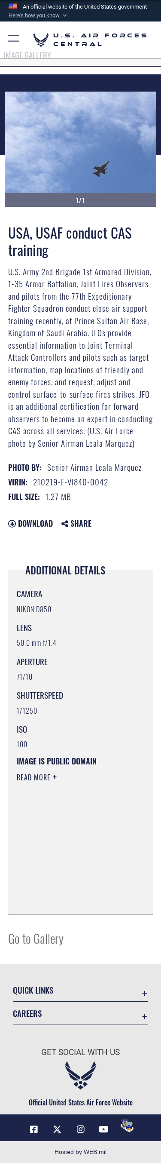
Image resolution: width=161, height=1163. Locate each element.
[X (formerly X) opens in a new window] (57, 1129)
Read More (35, 777)
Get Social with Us (80, 1052)
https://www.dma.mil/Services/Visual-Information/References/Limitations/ (69, 886)
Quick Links (33, 990)
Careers (27, 1013)
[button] (39, 15)
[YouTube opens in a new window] (103, 1129)
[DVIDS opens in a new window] (127, 1126)
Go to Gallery (36, 938)
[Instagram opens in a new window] (80, 1129)
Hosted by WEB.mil (80, 1151)
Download (34, 523)
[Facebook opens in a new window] (33, 1129)
